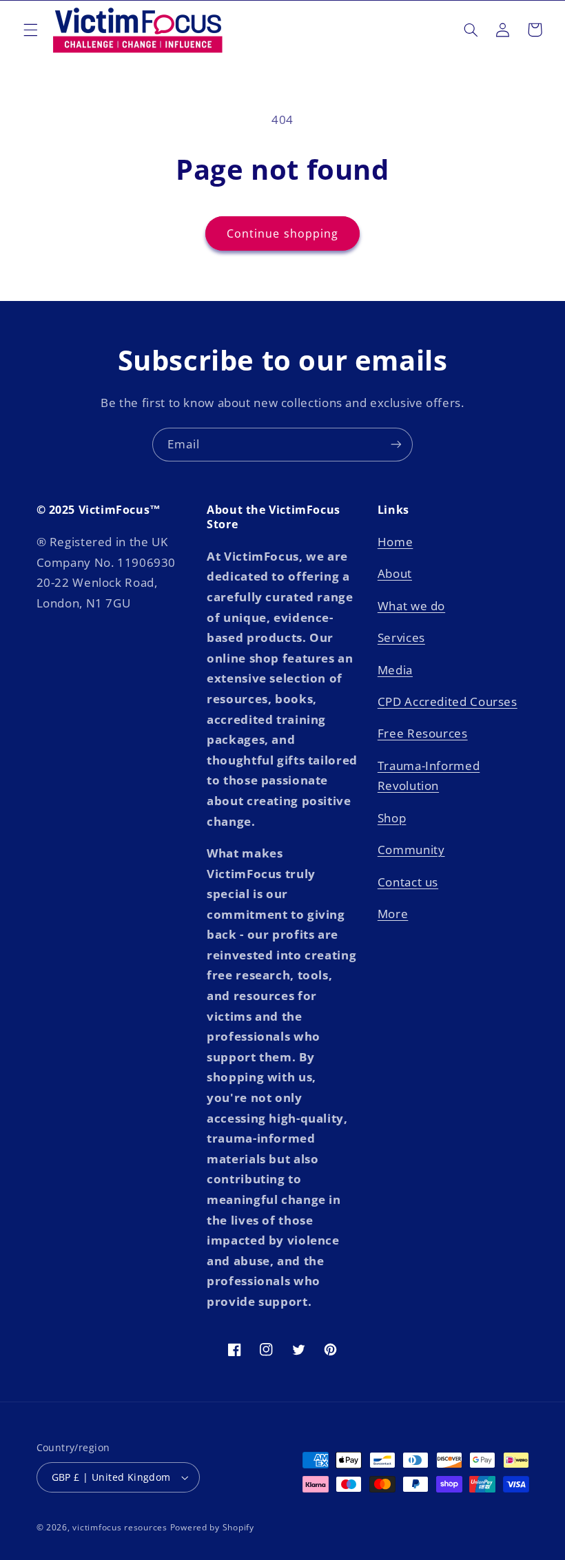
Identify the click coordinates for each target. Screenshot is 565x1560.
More (393, 914)
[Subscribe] (396, 444)
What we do (411, 606)
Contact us (408, 882)
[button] (30, 29)
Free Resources (423, 733)
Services (401, 637)
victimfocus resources (119, 1527)
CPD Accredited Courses (447, 701)
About (395, 573)
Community (411, 849)
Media (395, 670)
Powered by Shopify (212, 1527)
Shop (392, 818)
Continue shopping (282, 233)
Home (395, 542)
